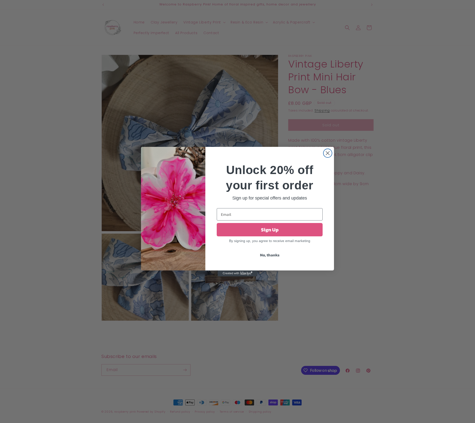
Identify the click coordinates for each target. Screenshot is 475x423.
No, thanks (270, 255)
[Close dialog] (327, 153)
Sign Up (270, 229)
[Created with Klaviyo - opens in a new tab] (237, 273)
